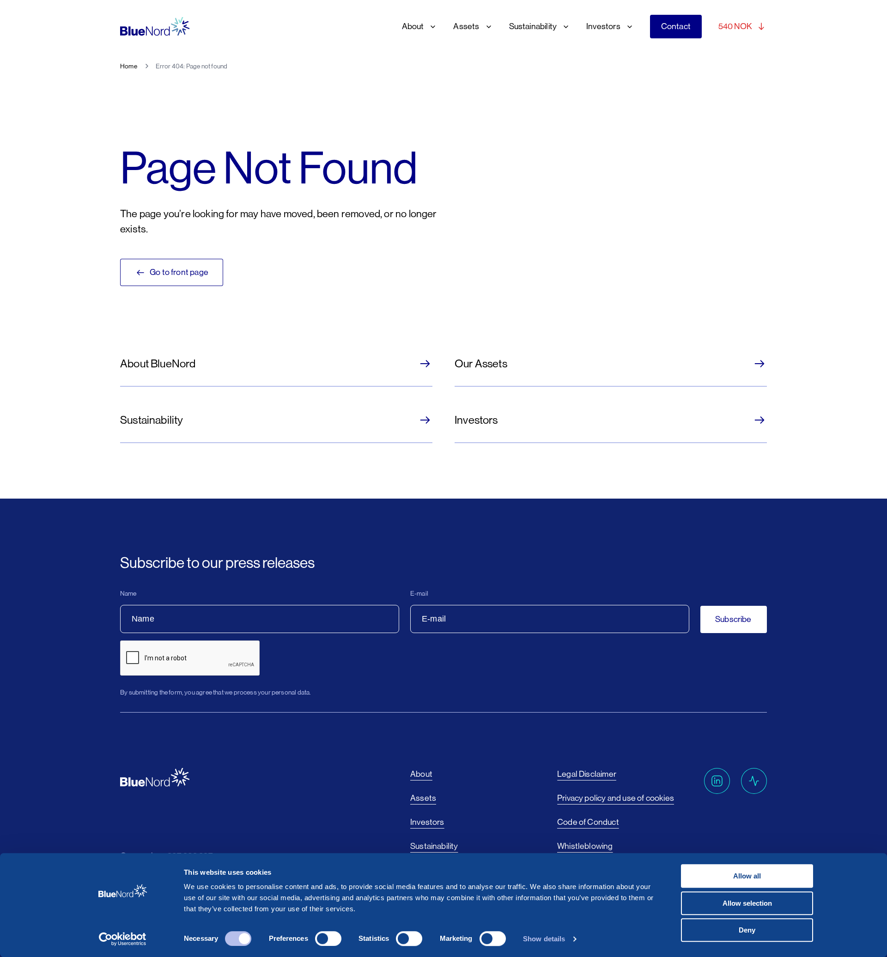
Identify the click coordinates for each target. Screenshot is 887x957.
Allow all (747, 876)
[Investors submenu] (627, 26)
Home (128, 66)
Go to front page (179, 272)
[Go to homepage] (154, 26)
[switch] (328, 938)
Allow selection (747, 903)
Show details (544, 939)
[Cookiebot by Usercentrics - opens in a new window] (122, 939)
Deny (747, 930)
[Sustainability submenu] (564, 26)
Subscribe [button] (733, 619)
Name (128, 593)
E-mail (419, 593)
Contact (676, 26)
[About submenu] (431, 26)
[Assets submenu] (487, 26)
